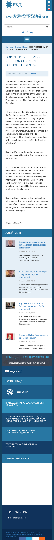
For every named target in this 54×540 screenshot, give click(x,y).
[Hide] (43, 539)
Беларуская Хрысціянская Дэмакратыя (27, 16)
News (33, 73)
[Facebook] (22, 538)
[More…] (40, 539)
